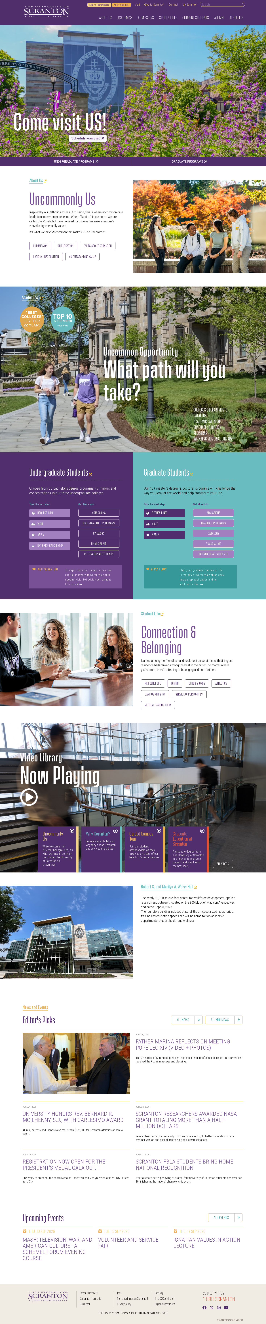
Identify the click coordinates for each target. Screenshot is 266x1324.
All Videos (223, 864)
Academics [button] (124, 17)
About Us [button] (105, 17)
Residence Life (153, 683)
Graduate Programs (188, 161)
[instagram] (219, 1307)
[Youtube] (226, 1307)
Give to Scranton (154, 4)
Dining (175, 683)
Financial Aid (99, 544)
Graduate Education (207, 426)
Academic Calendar (207, 421)
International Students (99, 554)
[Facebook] (204, 1307)
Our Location (65, 246)
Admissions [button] (146, 17)
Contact (173, 4)
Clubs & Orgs (197, 683)
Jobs (119, 1293)
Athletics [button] (236, 17)
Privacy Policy (124, 1304)
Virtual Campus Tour (158, 705)
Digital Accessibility (165, 1304)
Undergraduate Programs (74, 161)
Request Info (45, 513)
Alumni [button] (219, 17)
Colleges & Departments (210, 409)
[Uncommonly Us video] (29, 795)
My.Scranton (189, 4)
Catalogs (200, 415)
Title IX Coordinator (164, 1298)
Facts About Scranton (98, 246)
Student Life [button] (168, 17)
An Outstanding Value (82, 256)
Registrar (200, 432)
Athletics (221, 683)
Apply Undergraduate (99, 5)
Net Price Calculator (50, 545)
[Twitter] (211, 1307)
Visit (137, 4)
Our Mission (40, 246)
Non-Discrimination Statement (132, 1298)
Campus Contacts (88, 1293)
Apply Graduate (121, 5)
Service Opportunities (189, 694)
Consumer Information (90, 1298)
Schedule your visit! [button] (86, 138)
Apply (40, 534)
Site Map (159, 1293)
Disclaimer (84, 1304)
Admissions (99, 513)
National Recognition (46, 256)
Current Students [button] (195, 17)
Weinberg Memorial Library (213, 438)
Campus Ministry (155, 694)
